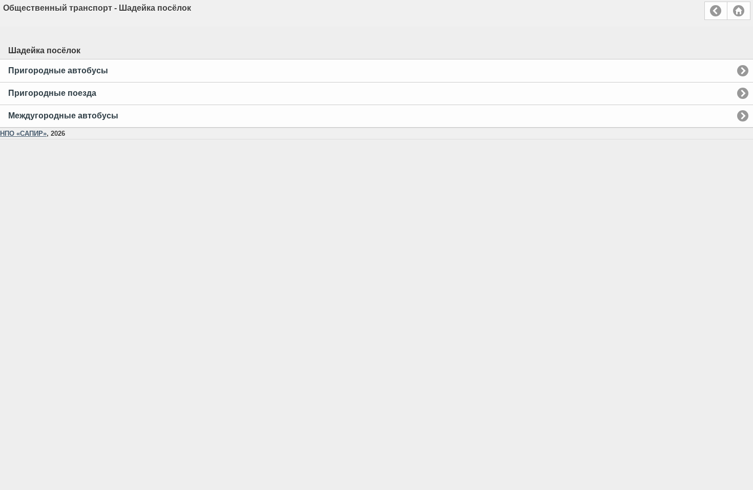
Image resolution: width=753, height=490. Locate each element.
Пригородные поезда (52, 93)
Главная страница (738, 11)
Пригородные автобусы (58, 70)
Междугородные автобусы (63, 115)
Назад (715, 11)
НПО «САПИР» (23, 133)
